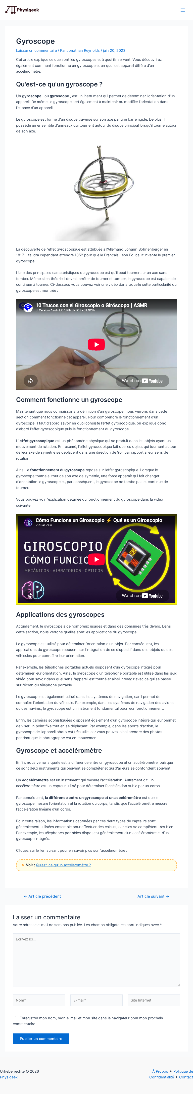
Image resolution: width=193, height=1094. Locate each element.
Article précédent (42, 896)
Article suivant (153, 896)
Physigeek (9, 1077)
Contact (186, 1077)
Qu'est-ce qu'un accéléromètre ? (63, 865)
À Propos (160, 1071)
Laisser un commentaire (36, 50)
